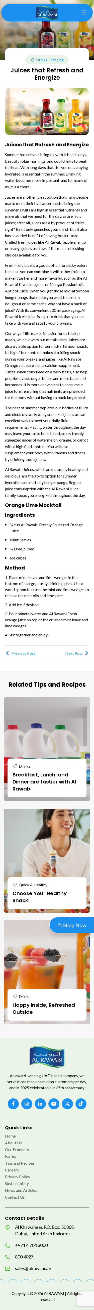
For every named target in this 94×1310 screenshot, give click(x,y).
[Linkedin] (40, 1103)
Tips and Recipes (20, 1163)
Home (10, 1135)
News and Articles (21, 1190)
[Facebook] (13, 1103)
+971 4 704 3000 (31, 1245)
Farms (10, 1156)
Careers (12, 1169)
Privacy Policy (17, 1176)
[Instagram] (26, 1103)
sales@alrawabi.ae (33, 1268)
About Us (13, 1142)
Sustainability (17, 1183)
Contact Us (15, 1197)
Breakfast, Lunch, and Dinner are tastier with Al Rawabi (44, 781)
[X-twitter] (67, 1103)
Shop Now (74, 925)
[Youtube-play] (53, 1103)
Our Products (17, 1149)
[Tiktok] (80, 1103)
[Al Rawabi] (47, 13)
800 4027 (24, 1256)
